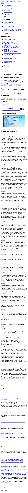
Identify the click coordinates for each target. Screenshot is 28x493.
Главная (6, 23)
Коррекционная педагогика (11, 47)
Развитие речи (7, 57)
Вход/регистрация (8, 22)
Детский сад (7, 10)
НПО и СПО (7, 14)
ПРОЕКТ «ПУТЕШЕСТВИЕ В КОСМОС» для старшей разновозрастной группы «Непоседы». (11, 434)
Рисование (6, 59)
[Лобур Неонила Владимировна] (9, 80)
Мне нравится (7, 487)
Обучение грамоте (8, 54)
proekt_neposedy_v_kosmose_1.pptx (11, 110)
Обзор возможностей (9, 5)
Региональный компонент (10, 58)
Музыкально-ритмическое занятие (12, 53)
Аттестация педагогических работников (14, 8)
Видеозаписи (7, 67)
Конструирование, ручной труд (12, 46)
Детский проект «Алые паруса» (12, 6)
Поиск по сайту (8, 27)
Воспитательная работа (9, 42)
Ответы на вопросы (9, 26)
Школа (5, 13)
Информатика (7, 45)
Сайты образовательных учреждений (13, 30)
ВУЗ (5, 16)
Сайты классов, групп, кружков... (12, 29)
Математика (7, 50)
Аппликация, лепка (9, 41)
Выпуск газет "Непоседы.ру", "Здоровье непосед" (10, 412)
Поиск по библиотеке (9, 39)
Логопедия (6, 49)
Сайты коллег (7, 31)
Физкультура (7, 63)
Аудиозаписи (7, 66)
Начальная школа (8, 12)
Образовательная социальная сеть (12, 1)
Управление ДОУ (8, 62)
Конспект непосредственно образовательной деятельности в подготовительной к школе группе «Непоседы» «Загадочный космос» (14, 474)
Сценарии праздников (9, 61)
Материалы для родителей (10, 51)
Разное (5, 65)
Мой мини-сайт (8, 25)
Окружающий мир (8, 55)
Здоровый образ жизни (9, 43)
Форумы (6, 33)
